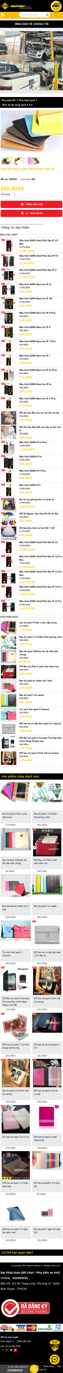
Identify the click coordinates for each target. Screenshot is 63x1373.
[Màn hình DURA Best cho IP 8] (8, 332)
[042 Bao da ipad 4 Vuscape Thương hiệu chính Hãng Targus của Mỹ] (16, 980)
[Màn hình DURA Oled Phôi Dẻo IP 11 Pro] (8, 606)
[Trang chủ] (18, 6)
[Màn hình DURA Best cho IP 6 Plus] (8, 403)
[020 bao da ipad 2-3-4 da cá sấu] (47, 1073)
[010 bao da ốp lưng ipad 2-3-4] (47, 1022)
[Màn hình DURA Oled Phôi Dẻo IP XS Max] (8, 245)
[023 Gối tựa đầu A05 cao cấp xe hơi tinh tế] (8, 432)
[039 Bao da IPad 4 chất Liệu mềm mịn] (8, 671)
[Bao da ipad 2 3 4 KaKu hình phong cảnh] (8, 642)
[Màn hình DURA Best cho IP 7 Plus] (8, 346)
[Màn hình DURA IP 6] (8, 490)
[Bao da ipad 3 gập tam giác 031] (47, 1211)
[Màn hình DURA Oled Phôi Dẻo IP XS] (8, 260)
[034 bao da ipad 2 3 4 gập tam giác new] (16, 1211)
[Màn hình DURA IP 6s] (8, 461)
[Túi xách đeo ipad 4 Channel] (8, 714)
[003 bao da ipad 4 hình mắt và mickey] (8, 758)
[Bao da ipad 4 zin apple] (8, 700)
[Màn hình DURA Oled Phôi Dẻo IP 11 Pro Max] (8, 576)
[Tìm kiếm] (47, 14)
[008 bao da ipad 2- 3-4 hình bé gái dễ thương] (16, 1026)
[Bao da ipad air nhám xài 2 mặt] (8, 685)
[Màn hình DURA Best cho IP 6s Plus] (8, 375)
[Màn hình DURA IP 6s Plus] (8, 447)
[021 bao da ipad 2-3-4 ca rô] (16, 1119)
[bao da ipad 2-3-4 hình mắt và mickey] (16, 1073)
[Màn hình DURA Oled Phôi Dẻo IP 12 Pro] (8, 592)
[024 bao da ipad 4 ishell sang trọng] (47, 1119)
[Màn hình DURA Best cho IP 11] (8, 289)
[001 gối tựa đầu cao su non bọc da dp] (8, 418)
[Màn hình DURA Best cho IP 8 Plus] (8, 318)
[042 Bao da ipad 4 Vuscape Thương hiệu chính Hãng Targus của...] (8, 743)
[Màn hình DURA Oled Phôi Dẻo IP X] (8, 275)
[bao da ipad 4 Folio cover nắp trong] (8, 627)
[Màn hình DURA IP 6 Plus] (8, 476)
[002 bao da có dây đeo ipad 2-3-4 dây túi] (8, 728)
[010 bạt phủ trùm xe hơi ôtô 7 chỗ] (8, 533)
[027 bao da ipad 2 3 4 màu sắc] (47, 1160)
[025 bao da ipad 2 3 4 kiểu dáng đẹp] (16, 1165)
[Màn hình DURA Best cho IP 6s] (8, 389)
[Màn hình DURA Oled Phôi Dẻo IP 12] (8, 547)
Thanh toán (48, 1366)
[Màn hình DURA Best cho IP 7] (8, 360)
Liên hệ (42, 1369)
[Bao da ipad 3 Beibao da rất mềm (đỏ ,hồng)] (8, 656)
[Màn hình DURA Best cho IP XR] (8, 303)
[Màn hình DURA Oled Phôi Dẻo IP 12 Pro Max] (8, 561)
